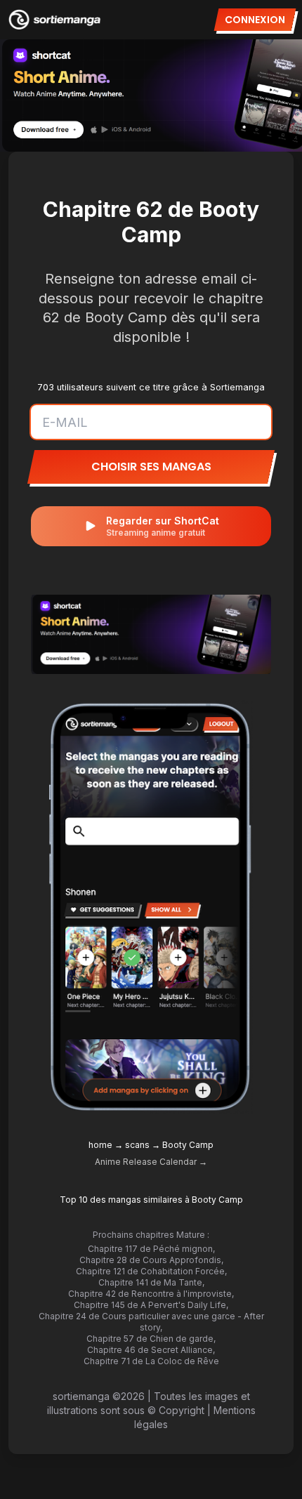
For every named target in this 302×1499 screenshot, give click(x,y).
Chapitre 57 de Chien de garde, (151, 1338)
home (100, 1145)
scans (137, 1145)
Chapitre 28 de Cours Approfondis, (151, 1260)
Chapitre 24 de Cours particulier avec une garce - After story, (151, 1322)
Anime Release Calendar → (151, 1161)
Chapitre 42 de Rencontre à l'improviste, (151, 1293)
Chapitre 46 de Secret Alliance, (151, 1350)
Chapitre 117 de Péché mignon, (151, 1248)
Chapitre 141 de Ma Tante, (151, 1282)
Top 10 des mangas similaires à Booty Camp (151, 1199)
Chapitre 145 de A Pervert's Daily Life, (151, 1305)
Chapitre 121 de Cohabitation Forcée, (151, 1271)
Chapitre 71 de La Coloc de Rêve (151, 1361)
